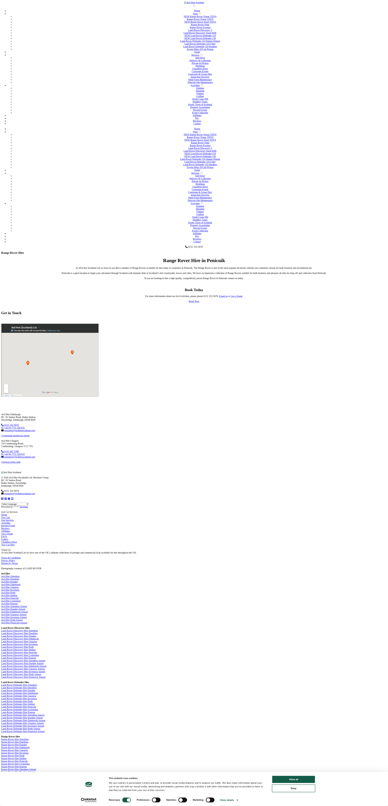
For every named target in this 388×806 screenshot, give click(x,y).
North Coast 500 (200, 99)
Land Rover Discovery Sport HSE (200, 33)
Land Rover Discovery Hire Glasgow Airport (23, 669)
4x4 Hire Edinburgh (10, 584)
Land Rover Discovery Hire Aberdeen (19, 630)
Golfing (200, 96)
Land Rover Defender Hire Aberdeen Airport (22, 715)
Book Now (194, 301)
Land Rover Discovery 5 (200, 30)
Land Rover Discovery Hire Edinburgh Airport (23, 666)
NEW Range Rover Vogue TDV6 (200, 16)
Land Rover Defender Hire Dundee (18, 690)
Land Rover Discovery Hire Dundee (18, 636)
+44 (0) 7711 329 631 (14, 427)
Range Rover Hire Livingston (15, 764)
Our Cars (5, 517)
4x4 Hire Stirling (9, 595)
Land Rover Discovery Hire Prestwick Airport (23, 677)
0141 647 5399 (11, 451)
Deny (293, 788)
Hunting (200, 88)
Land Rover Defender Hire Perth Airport (20, 728)
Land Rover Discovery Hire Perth (17, 647)
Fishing (200, 93)
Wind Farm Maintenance (200, 79)
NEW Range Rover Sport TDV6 (200, 22)
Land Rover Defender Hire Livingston (19, 709)
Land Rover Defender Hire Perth (17, 701)
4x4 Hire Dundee (9, 581)
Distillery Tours (200, 101)
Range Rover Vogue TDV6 (200, 19)
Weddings (200, 66)
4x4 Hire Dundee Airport (13, 609)
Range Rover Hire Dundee (14, 744)
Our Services (7, 520)
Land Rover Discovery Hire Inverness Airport (23, 671)
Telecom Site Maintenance (200, 82)
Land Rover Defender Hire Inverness (19, 698)
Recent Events (200, 110)
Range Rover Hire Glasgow (14, 750)
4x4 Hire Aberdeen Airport (14, 606)
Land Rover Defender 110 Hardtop (200, 46)
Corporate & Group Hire (200, 74)
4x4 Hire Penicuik (10, 598)
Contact (197, 123)
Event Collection (200, 112)
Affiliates (197, 115)
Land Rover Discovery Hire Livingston (20, 655)
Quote (197, 52)
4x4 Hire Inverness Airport (14, 617)
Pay (197, 118)
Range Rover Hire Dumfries (14, 742)
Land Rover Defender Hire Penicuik (18, 707)
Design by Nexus (9, 563)
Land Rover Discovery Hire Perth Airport (21, 674)
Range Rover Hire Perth (12, 755)
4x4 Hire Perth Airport (12, 620)
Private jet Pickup (200, 63)
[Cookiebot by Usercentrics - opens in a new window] (88, 800)
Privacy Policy (8, 560)
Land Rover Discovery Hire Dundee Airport (22, 663)
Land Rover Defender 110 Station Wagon (200, 41)
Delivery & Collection (200, 60)
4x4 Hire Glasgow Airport (13, 614)
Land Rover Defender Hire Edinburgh (19, 693)
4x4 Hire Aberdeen (10, 576)
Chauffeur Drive (200, 68)
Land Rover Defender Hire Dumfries (19, 687)
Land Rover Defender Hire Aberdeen (19, 685)
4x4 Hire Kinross (9, 603)
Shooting (200, 91)
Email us (223, 296)
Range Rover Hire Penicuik (14, 761)
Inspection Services (200, 77)
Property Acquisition (200, 107)
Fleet (195, 13)
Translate (23, 507)
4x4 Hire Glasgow (10, 587)
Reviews (197, 121)
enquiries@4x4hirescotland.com (19, 430)
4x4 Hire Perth (8, 592)
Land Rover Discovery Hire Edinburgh (20, 639)
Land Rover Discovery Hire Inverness (19, 644)
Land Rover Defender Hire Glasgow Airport (22, 723)
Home (197, 10)
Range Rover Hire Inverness (14, 753)
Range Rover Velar (200, 24)
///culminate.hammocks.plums (15, 435)
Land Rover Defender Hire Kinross (18, 712)
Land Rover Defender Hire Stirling (18, 704)
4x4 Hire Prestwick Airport (14, 622)
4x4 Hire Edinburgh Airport (14, 612)
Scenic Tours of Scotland (200, 104)
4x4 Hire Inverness (10, 590)
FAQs (4, 536)
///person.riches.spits (10, 462)
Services (195, 55)
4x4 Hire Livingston (11, 601)
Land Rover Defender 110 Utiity (200, 43)
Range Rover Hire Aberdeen (15, 739)
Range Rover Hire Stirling (13, 758)
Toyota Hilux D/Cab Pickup (200, 49)
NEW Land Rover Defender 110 (200, 35)
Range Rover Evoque (200, 27)
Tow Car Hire (8, 544)
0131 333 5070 (11, 425)
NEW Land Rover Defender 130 (200, 38)
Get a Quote (236, 296)
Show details (227, 800)
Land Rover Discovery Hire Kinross (18, 658)
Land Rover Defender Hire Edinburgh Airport (23, 720)
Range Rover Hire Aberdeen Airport (18, 769)
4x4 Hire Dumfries (10, 579)
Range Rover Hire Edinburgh (15, 747)
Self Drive (200, 57)
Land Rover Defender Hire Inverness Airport (22, 726)
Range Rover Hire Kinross (14, 766)
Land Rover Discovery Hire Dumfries (19, 633)
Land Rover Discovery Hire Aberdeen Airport (23, 660)
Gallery (4, 539)
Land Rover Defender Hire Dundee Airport (22, 717)
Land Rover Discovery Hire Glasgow (19, 641)
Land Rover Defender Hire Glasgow (18, 696)
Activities (195, 85)
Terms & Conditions (11, 558)
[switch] (156, 800)
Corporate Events (200, 71)
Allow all (293, 779)
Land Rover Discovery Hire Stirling (18, 649)
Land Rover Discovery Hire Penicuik (19, 652)
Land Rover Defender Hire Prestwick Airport (23, 731)
